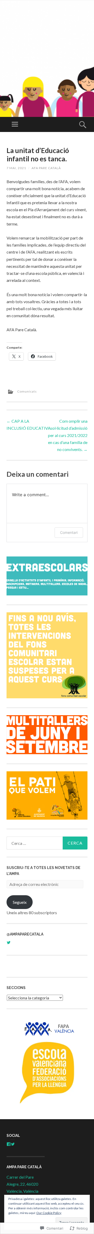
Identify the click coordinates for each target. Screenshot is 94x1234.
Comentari (69, 532)
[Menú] (15, 124)
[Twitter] (13, 1144)
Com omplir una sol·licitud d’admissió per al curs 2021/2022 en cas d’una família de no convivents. (67, 435)
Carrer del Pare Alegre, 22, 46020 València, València (22, 1184)
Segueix (20, 902)
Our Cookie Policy (48, 1213)
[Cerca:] (47, 843)
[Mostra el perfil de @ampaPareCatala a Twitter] (9, 942)
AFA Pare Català (46, 168)
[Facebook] (9, 1144)
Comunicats (27, 391)
